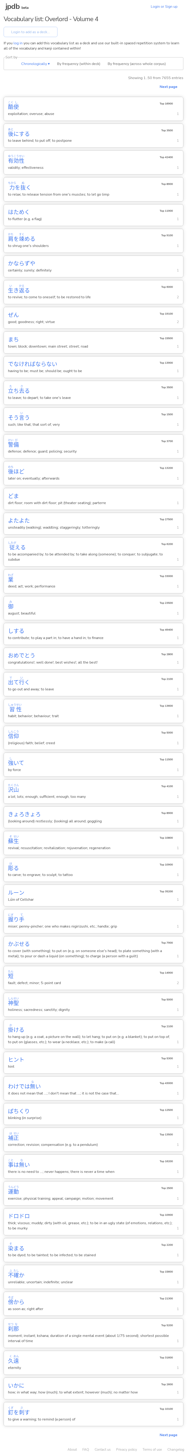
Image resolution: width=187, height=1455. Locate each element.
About (72, 1449)
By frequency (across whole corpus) (137, 63)
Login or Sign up (164, 6)
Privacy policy (126, 1449)
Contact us (103, 1449)
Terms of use (152, 1449)
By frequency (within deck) (78, 63)
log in (18, 43)
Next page (168, 86)
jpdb (12, 6)
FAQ (85, 1449)
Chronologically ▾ (35, 63)
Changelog (175, 1449)
